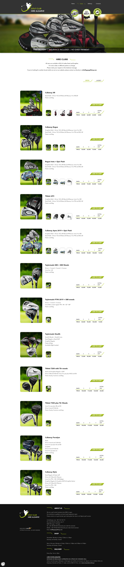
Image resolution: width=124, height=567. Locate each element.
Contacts (98, 3)
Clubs (81, 3)
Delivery (90, 3)
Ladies (98, 80)
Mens (87, 80)
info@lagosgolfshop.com (89, 70)
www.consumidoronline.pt (87, 563)
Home (73, 3)
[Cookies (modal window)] (3, 564)
